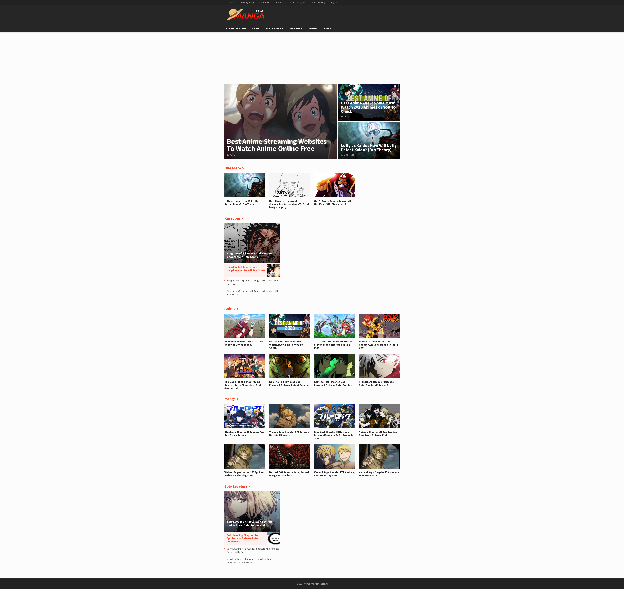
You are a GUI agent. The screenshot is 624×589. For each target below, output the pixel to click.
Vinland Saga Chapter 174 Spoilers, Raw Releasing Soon (334, 474)
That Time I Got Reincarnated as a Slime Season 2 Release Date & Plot (334, 344)
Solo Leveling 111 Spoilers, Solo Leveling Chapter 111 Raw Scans (249, 560)
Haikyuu (329, 28)
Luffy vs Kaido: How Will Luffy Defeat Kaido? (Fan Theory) (369, 147)
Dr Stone (279, 2)
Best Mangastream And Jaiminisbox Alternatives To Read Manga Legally (289, 204)
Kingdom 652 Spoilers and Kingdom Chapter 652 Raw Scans (250, 255)
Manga (313, 28)
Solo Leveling (318, 2)
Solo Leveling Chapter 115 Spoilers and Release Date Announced (249, 523)
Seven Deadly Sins (297, 2)
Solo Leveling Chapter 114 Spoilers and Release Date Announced (242, 538)
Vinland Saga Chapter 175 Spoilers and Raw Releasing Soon (244, 474)
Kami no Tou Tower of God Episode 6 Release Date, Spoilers (333, 383)
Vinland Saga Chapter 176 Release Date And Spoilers (289, 433)
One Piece (296, 28)
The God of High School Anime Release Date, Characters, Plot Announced (242, 385)
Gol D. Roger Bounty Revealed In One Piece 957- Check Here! (333, 202)
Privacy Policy (247, 2)
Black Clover (274, 28)
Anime (256, 28)
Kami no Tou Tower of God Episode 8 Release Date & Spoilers (289, 383)
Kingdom (334, 2)
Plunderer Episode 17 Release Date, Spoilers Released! (376, 383)
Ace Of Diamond (236, 28)
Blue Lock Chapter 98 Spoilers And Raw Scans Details (244, 433)
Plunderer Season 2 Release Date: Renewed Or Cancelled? (244, 343)
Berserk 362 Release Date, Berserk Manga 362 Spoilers (289, 474)
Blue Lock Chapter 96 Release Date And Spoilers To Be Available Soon (333, 435)
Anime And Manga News (316, 583)
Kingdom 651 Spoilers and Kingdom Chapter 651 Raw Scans (246, 268)
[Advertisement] (312, 56)
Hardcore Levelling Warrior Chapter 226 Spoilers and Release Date (378, 344)
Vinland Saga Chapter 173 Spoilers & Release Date (379, 474)
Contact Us (264, 2)
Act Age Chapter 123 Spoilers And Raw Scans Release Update (378, 433)
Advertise (231, 2)
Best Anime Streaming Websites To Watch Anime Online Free (277, 145)
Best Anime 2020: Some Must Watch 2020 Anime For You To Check (368, 107)
